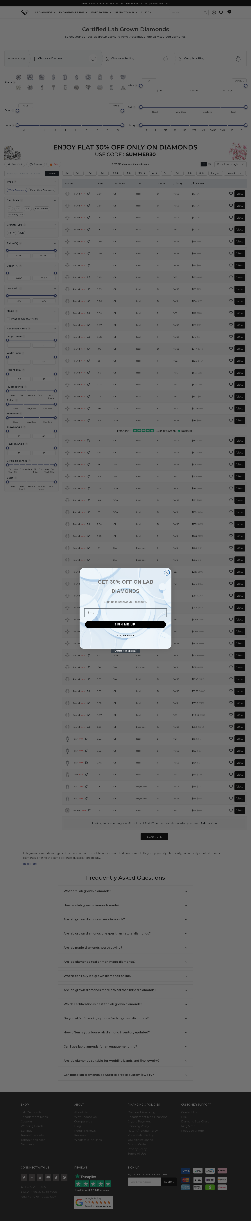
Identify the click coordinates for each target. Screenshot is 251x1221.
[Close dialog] (167, 572)
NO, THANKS (125, 635)
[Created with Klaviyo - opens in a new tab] (125, 651)
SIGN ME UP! (125, 624)
